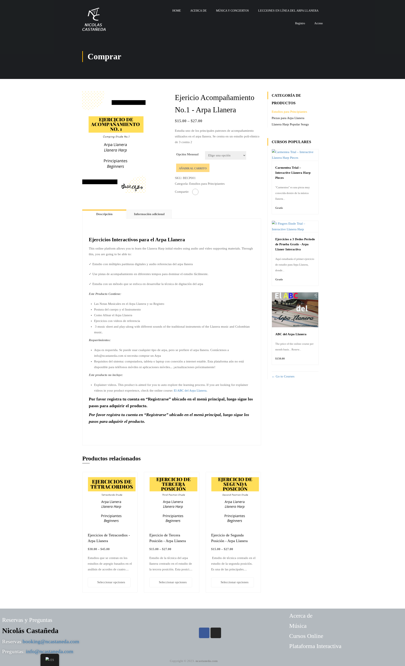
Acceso (318, 23)
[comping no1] (114, 142)
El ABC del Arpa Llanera (190, 390)
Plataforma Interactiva (315, 646)
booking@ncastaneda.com (51, 641)
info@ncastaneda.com (49, 651)
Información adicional (149, 214)
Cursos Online (306, 636)
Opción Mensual (187, 154)
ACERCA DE (198, 10)
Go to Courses (284, 376)
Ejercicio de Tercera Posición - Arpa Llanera (167, 538)
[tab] (104, 214)
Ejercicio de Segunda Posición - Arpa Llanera (229, 538)
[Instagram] (216, 633)
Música (297, 626)
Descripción (104, 214)
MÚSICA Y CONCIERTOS (232, 10)
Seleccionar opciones (111, 582)
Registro (300, 23)
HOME (176, 10)
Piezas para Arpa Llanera (288, 118)
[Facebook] (195, 192)
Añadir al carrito (193, 168)
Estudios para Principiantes (207, 183)
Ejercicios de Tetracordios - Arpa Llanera (109, 538)
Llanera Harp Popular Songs (290, 124)
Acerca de (300, 615)
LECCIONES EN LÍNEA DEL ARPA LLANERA (288, 10)
